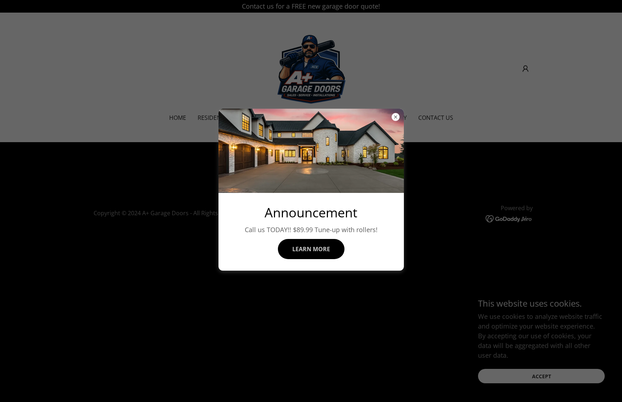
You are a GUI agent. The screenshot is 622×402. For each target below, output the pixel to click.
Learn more (311, 249)
